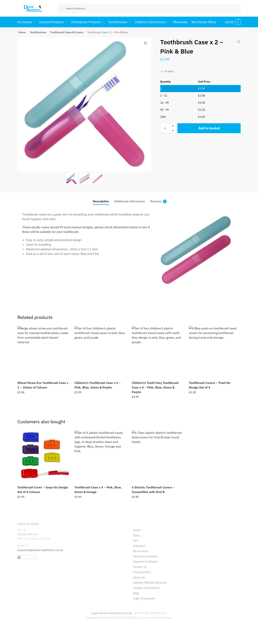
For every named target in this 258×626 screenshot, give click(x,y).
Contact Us (140, 567)
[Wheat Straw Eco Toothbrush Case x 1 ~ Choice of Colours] (43, 352)
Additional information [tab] (129, 201)
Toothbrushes (38, 32)
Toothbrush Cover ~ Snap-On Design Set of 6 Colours (42, 489)
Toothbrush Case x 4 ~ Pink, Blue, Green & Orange (98, 489)
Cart (135, 540)
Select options (43, 400)
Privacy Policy (142, 572)
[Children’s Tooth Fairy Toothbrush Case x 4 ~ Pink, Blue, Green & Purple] (157, 352)
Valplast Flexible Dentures (150, 582)
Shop (136, 535)
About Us (139, 577)
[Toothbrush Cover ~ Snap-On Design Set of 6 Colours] (239, 42)
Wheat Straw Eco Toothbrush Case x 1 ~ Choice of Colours (42, 385)
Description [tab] (101, 201)
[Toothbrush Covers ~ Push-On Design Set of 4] (214, 352)
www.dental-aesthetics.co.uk (111, 613)
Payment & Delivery (145, 561)
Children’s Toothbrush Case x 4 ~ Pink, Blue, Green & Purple (97, 385)
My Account (140, 551)
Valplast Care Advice (146, 588)
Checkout (139, 546)
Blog (136, 593)
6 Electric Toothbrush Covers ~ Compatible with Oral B (153, 489)
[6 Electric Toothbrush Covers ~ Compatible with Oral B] (157, 456)
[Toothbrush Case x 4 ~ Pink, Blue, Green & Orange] (100, 456)
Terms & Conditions (145, 556)
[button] (233, 22)
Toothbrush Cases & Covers (66, 32)
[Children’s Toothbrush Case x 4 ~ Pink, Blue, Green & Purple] (100, 352)
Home (22, 32)
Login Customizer (144, 598)
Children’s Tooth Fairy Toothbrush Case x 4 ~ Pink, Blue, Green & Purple (155, 387)
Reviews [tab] (157, 201)
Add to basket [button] (100, 400)
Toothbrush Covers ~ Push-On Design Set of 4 (209, 385)
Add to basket (209, 128)
